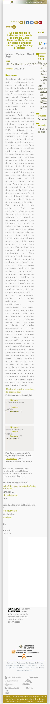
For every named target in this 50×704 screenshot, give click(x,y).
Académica (11, 459)
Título (43, 77)
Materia (44, 80)
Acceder (42, 119)
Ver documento (12, 411)
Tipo (43, 83)
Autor (43, 74)
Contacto (15, 22)
